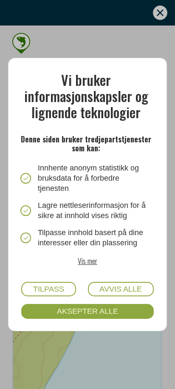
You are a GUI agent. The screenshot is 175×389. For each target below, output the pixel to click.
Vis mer (87, 260)
